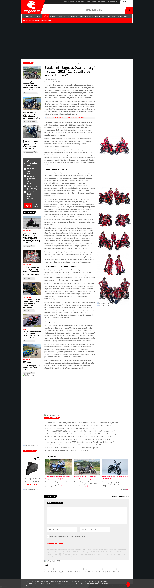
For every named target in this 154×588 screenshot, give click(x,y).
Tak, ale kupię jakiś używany (32, 187)
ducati (49, 569)
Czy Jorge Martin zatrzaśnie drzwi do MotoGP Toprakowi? (68, 450)
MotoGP (69, 63)
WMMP (25, 329)
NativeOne (87, 489)
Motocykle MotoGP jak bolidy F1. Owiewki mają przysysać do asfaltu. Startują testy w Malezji (81, 434)
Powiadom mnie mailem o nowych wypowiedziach (67, 536)
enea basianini (85, 572)
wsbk (37, 21)
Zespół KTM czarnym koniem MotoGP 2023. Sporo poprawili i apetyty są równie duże (78, 439)
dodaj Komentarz (56, 543)
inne (49, 21)
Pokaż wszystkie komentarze (119, 496)
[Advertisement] (69, 393)
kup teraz (32, 481)
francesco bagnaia (78, 569)
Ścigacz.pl (30, 7)
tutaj (52, 583)
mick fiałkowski (95, 569)
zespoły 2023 (98, 572)
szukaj (129, 10)
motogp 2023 (110, 569)
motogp (31, 21)
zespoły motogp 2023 (70, 572)
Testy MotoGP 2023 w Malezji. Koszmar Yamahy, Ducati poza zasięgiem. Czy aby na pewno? (81, 431)
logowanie (124, 2)
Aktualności (75, 63)
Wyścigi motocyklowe (60, 63)
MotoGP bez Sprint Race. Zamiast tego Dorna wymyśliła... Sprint (70, 428)
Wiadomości (27, 231)
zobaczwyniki (35, 206)
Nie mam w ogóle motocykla (31, 171)
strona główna (69, 2)
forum (83, 2)
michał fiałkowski (52, 572)
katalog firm (101, 2)
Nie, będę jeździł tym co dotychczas (31, 179)
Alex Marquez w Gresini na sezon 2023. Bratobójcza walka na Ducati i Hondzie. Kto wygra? (80, 442)
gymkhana (43, 21)
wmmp (25, 21)
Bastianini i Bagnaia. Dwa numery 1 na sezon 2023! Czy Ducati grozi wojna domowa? (101, 63)
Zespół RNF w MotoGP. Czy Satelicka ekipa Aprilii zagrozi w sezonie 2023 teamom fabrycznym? (82, 423)
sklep (78, 2)
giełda (94, 2)
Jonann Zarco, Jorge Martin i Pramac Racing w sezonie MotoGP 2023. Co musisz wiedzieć (80, 437)
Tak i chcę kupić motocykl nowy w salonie (30, 196)
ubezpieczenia (113, 2)
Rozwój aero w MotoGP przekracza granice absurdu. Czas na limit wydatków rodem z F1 (79, 426)
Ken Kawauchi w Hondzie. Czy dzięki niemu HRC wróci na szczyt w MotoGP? (74, 445)
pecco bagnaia (62, 569)
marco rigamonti (112, 572)
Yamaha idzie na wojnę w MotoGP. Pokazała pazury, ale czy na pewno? (73, 448)
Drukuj (59, 81)
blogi (88, 2)
